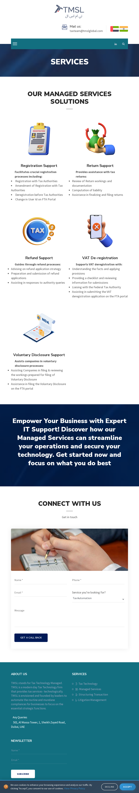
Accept (127, 786)
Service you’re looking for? (89, 592)
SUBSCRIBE (23, 773)
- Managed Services (88, 689)
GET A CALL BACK (31, 637)
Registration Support (39, 166)
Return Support (100, 166)
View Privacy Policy (74, 788)
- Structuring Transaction (91, 694)
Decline (109, 786)
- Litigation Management (90, 700)
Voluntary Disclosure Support (39, 355)
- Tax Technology (86, 684)
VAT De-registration (100, 258)
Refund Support (39, 258)
